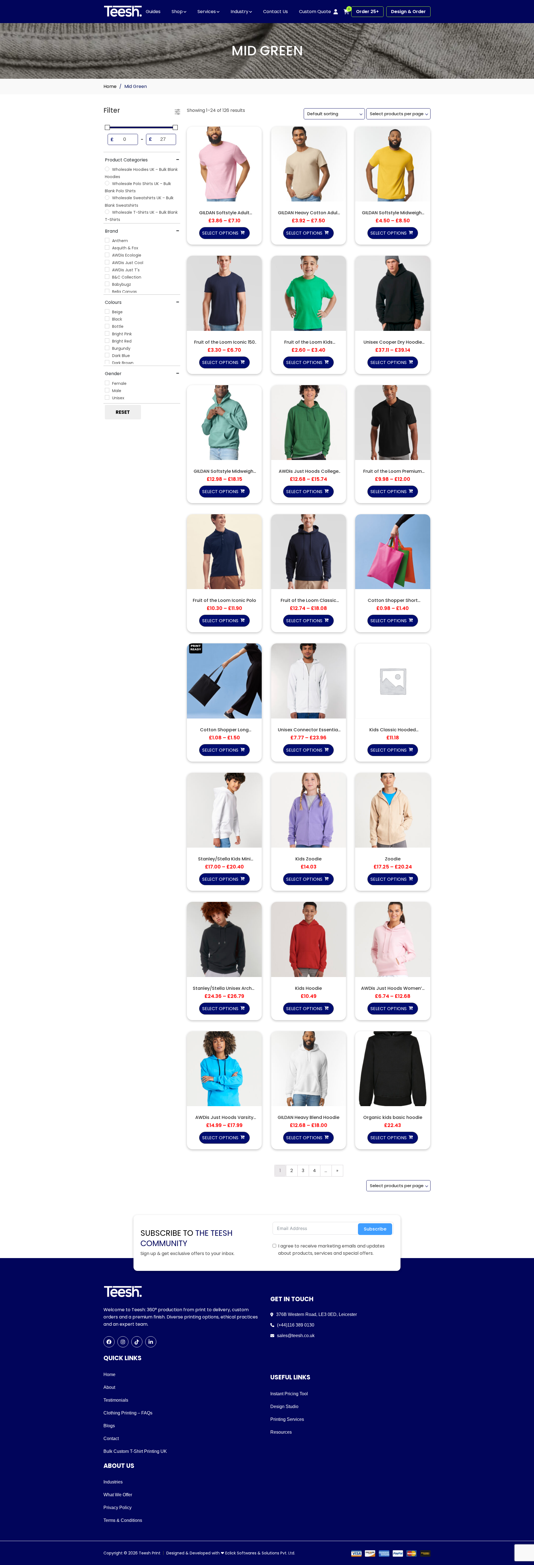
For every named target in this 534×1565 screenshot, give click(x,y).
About (109, 1387)
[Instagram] (122, 1341)
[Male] (107, 390)
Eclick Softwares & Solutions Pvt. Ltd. (260, 1553)
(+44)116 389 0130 (295, 1325)
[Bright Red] (107, 340)
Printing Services (287, 1419)
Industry (239, 11)
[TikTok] (136, 1341)
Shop (177, 11)
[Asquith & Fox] (107, 247)
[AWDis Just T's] (107, 269)
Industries (113, 1482)
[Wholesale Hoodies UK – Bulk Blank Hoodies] (107, 169)
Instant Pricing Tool (289, 1393)
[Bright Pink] (107, 333)
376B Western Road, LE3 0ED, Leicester (316, 1314)
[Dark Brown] (107, 362)
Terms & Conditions (122, 1520)
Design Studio (284, 1406)
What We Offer (117, 1494)
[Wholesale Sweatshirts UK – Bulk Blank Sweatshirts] (107, 197)
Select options (220, 233)
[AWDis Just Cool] (107, 262)
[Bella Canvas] (107, 291)
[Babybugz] (107, 284)
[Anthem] (107, 240)
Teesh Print (149, 1553)
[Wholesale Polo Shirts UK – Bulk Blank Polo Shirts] (107, 183)
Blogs (109, 1425)
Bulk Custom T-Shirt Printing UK (135, 1451)
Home (110, 86)
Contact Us (275, 11)
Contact (111, 1438)
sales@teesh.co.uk (296, 1335)
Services (206, 11)
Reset (123, 412)
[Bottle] (107, 326)
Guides (153, 11)
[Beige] (107, 311)
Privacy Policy (117, 1507)
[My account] (335, 11)
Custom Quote (315, 11)
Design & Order (408, 11)
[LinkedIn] (150, 1341)
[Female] (107, 382)
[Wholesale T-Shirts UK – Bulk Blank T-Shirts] (107, 212)
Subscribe (375, 1229)
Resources (281, 1432)
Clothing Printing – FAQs (127, 1413)
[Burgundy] (107, 348)
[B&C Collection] (107, 276)
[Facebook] (109, 1341)
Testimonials (115, 1400)
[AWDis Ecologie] (107, 255)
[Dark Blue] (107, 355)
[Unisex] (107, 397)
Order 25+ (367, 11)
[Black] (107, 318)
